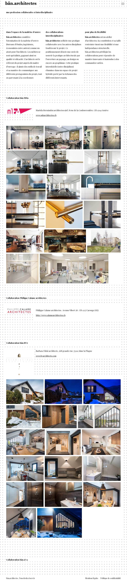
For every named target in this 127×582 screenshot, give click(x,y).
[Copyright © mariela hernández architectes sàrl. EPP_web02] (22, 268)
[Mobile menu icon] (123, 3)
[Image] (19, 111)
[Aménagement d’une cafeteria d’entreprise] (26, 162)
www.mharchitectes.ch (46, 115)
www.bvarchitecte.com (46, 356)
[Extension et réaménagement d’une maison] (25, 391)
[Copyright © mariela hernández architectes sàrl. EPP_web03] (74, 268)
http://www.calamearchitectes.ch (50, 315)
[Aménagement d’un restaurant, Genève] (25, 137)
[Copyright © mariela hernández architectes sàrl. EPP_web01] (104, 240)
